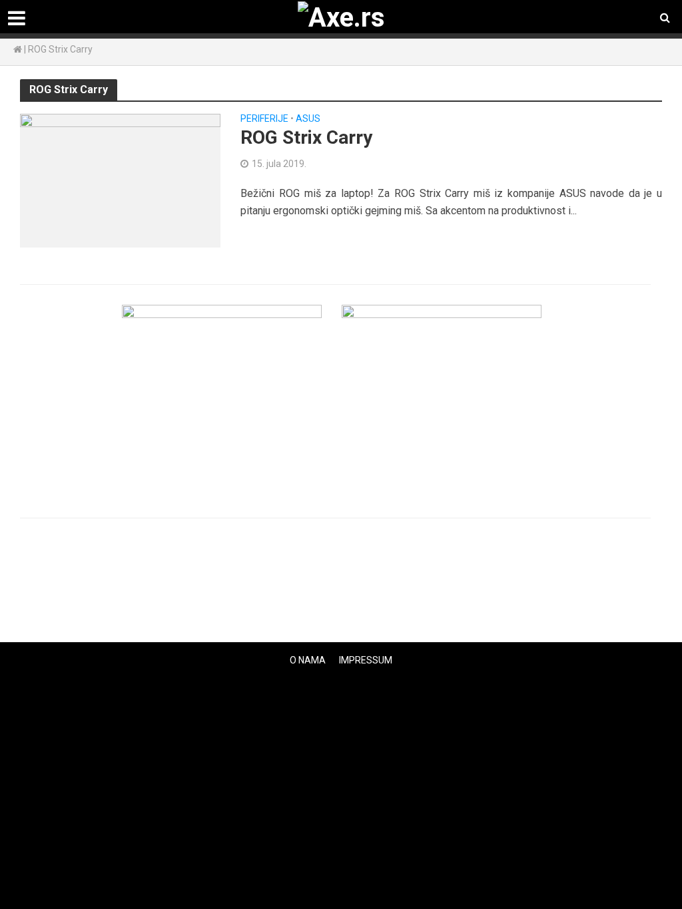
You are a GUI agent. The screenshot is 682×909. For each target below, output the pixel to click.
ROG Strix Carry (306, 137)
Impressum (365, 660)
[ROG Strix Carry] (120, 180)
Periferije (264, 119)
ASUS (308, 119)
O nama (308, 660)
